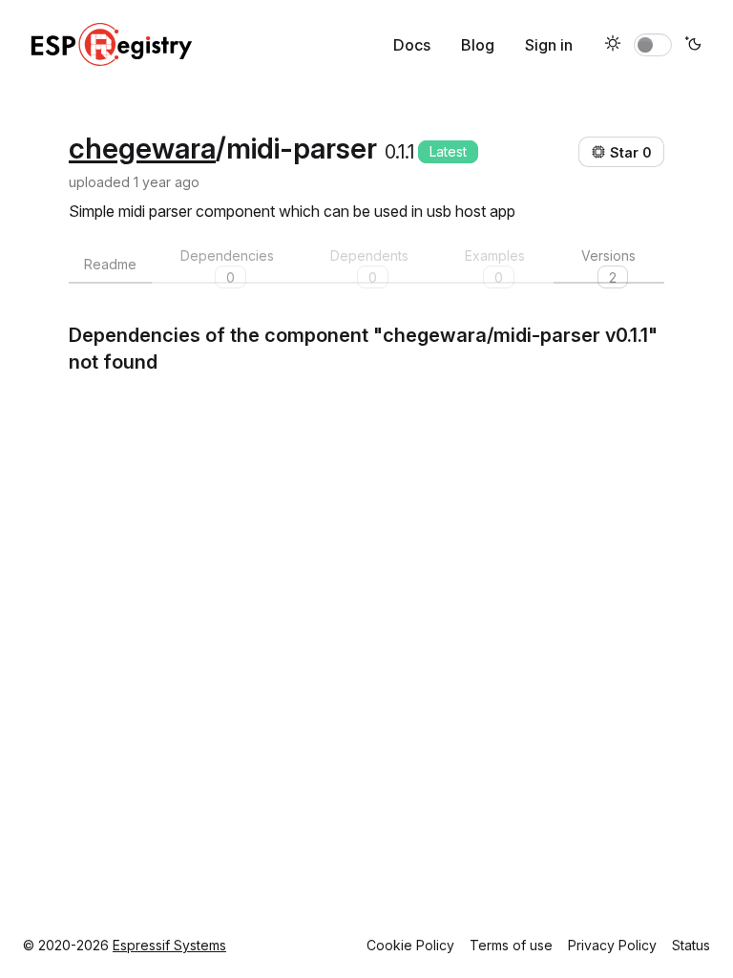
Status (691, 945)
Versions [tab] (608, 265)
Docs (411, 44)
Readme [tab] (110, 264)
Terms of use (511, 945)
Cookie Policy (410, 945)
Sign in (549, 44)
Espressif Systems (169, 945)
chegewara (142, 148)
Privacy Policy (612, 945)
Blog (477, 44)
